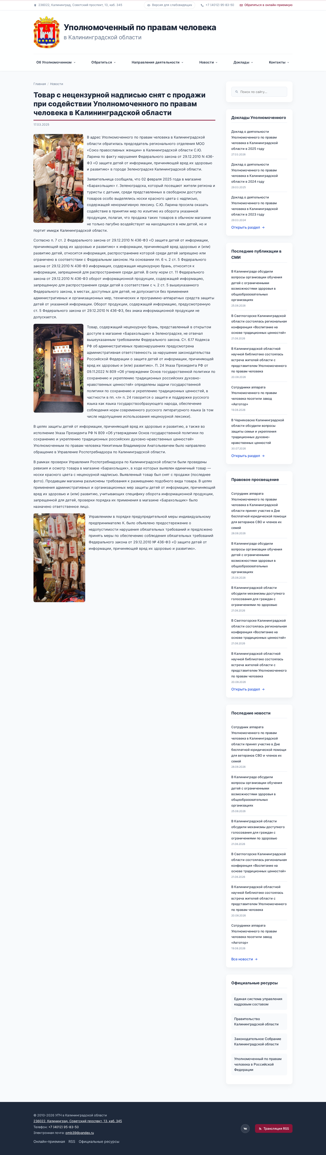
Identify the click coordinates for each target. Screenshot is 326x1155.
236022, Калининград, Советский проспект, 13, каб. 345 (77, 1121)
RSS (72, 1141)
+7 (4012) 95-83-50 (63, 1127)
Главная (39, 84)
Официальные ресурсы (99, 1141)
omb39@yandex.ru (79, 1133)
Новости (56, 84)
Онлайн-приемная (49, 1141)
